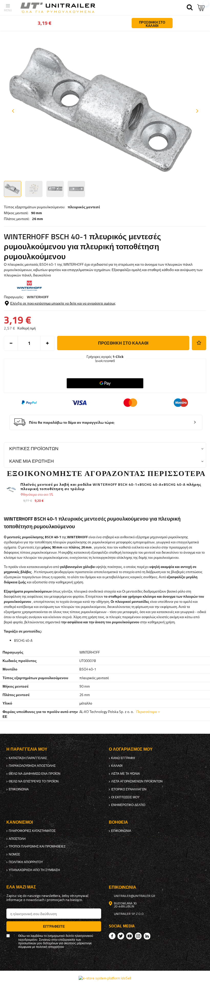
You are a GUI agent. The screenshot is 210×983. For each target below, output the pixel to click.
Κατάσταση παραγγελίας (28, 758)
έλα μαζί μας (21, 887)
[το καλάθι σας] (201, 7)
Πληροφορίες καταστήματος (32, 830)
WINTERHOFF (38, 296)
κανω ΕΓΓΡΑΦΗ (123, 758)
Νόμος (14, 854)
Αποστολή (17, 838)
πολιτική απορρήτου (26, 862)
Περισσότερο (146, 711)
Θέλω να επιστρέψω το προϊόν (34, 781)
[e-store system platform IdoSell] (105, 978)
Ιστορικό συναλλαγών (128, 789)
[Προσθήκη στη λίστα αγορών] (199, 343)
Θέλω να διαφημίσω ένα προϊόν (34, 773)
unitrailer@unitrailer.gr (134, 895)
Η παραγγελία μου (26, 749)
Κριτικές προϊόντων (33, 448)
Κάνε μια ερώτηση (31, 461)
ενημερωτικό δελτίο (128, 804)
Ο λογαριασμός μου (131, 749)
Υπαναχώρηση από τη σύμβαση (34, 870)
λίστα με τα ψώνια (125, 773)
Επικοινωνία (19, 789)
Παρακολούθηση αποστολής (32, 765)
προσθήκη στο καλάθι (123, 343)
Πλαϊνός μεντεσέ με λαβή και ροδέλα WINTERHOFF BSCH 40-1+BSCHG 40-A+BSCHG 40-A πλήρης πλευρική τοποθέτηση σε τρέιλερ (110, 486)
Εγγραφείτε (54, 926)
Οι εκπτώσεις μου (125, 797)
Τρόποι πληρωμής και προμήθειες (37, 846)
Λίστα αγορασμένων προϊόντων (137, 781)
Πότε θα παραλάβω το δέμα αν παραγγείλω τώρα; (72, 422)
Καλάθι (116, 765)
